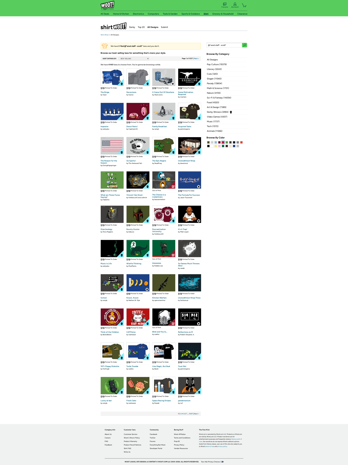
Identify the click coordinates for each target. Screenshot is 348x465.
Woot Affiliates (180, 434)
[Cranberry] (219, 142)
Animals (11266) (214, 131)
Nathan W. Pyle (134, 300)
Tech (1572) (212, 126)
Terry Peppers (108, 232)
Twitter (152, 438)
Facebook (153, 434)
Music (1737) (213, 121)
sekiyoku (106, 129)
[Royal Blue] (234, 146)
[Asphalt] (230, 142)
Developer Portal (156, 448)
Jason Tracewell (186, 198)
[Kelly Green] (223, 146)
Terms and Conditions (182, 438)
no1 (181, 403)
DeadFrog (158, 163)
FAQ (106, 441)
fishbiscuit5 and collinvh (138, 198)
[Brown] (227, 146)
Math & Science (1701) (218, 88)
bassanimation (159, 199)
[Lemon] (216, 146)
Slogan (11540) (214, 78)
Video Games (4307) (217, 116)
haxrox (131, 95)
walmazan (132, 335)
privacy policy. (222, 446)
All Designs (152, 27)
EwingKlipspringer (109, 165)
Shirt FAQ (127, 448)
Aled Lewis (158, 95)
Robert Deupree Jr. (187, 335)
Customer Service (130, 434)
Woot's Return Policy (132, 438)
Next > (196, 58)
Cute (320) (212, 74)
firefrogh (106, 369)
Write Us (127, 452)
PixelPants (132, 266)
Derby (132, 27)
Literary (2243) (214, 69)
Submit (164, 27)
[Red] (223, 142)
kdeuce (131, 232)
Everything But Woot (157, 445)
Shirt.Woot (113, 25)
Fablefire (106, 200)
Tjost (105, 95)
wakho (156, 334)
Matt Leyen (184, 232)
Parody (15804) (214, 83)
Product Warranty (130, 441)
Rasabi (156, 403)
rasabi (182, 268)
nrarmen (183, 97)
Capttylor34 (133, 129)
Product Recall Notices (132, 445)
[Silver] (212, 142)
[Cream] (230, 146)
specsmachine (159, 300)
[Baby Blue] (216, 142)
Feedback (108, 445)
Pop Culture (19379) (217, 64)
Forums (224, 7)
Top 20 (141, 27)
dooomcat (184, 163)
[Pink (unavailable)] (219, 146)
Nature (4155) (214, 93)
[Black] (208, 146)
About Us (108, 434)
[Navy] (234, 142)
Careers (108, 438)
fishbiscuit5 (158, 234)
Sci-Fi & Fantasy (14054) (219, 97)
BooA (156, 369)
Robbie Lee (158, 266)
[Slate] (238, 142)
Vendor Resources (181, 448)
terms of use (210, 446)
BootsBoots (107, 335)
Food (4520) (213, 102)
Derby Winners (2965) (218, 112)
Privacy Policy (179, 445)
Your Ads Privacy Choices (210, 462)
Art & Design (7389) (216, 107)
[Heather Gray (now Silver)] (238, 146)
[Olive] (208, 142)
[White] (212, 146)
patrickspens (185, 129)
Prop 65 (177, 441)
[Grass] (227, 142)
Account (235, 7)
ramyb (156, 129)
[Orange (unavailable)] (241, 142)
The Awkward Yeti (135, 163)
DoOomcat (184, 300)
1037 (191, 414)
